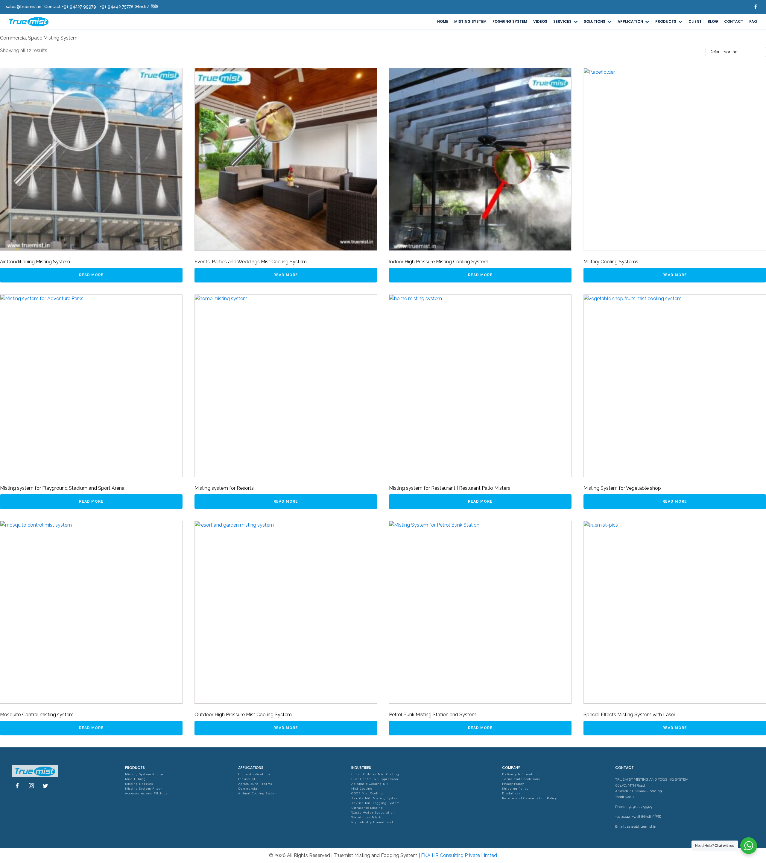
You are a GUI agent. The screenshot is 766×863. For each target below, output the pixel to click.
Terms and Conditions (521, 779)
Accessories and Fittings (146, 793)
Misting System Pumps (144, 774)
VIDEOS (540, 21)
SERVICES (562, 21)
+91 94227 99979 (639, 807)
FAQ (753, 21)
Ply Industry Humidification (375, 822)
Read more (91, 275)
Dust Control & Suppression (374, 779)
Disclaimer (511, 793)
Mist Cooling (362, 788)
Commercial (248, 788)
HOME (442, 21)
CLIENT (695, 21)
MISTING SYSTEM (470, 21)
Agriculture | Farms (255, 783)
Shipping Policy (515, 788)
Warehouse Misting (368, 817)
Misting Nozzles (139, 783)
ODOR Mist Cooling (367, 793)
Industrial (246, 779)
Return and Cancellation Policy (529, 798)
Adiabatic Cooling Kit (369, 783)
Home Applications (254, 774)
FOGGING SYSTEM (510, 21)
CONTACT (733, 21)
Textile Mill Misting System (375, 798)
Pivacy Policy (513, 783)
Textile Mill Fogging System (375, 803)
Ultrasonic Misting (367, 807)
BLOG (713, 21)
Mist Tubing (135, 779)
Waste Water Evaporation (373, 812)
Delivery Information (520, 774)
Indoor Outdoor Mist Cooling (375, 774)
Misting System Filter (143, 788)
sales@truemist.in (641, 826)
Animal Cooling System (258, 793)
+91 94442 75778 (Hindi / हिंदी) (638, 816)
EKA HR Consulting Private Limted (459, 855)
